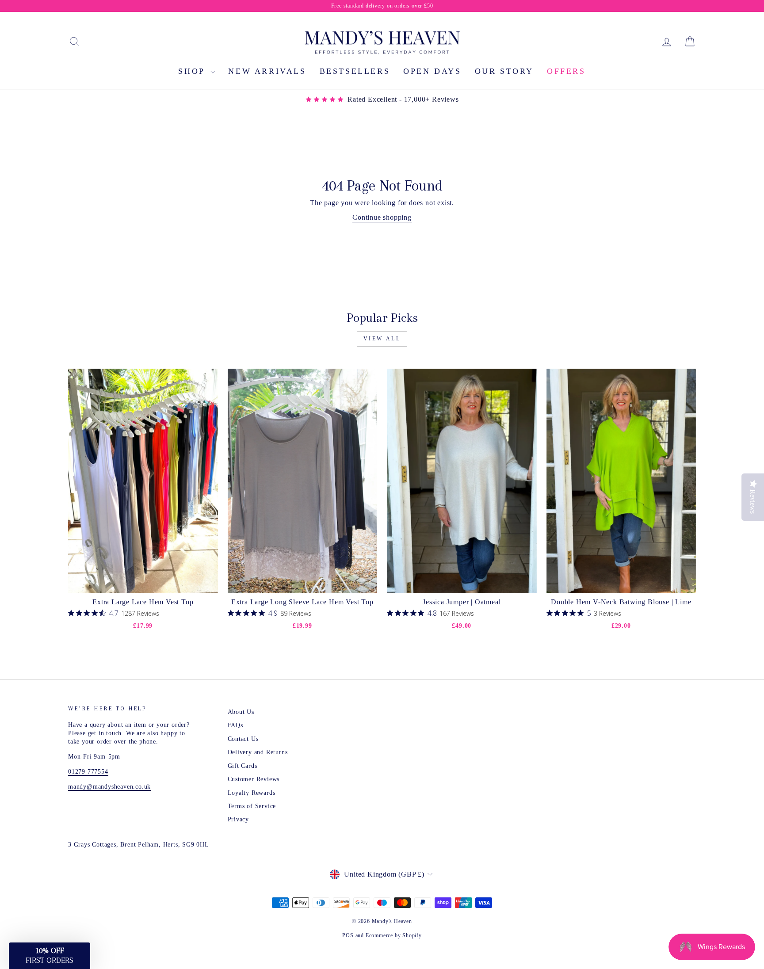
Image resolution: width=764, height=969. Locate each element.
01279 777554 (88, 771)
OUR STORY (504, 71)
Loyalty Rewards (251, 793)
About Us (241, 712)
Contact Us (243, 739)
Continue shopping (382, 217)
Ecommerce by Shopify (394, 935)
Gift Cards (242, 766)
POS (347, 935)
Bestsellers (355, 71)
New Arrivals (267, 71)
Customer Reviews (254, 779)
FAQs (235, 725)
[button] (49, 955)
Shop (193, 71)
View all (382, 339)
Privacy (238, 819)
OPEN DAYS (432, 71)
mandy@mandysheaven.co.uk (109, 786)
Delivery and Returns (258, 752)
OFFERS (566, 71)
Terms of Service (252, 806)
